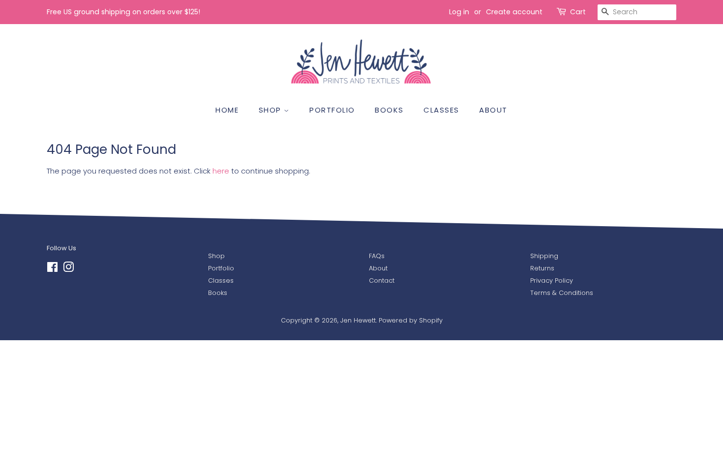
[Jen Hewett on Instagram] (68, 269)
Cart (578, 12)
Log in (459, 12)
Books (217, 293)
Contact (381, 280)
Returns (542, 268)
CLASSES (441, 110)
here (220, 171)
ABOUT (493, 110)
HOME (227, 110)
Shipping (544, 256)
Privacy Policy (551, 280)
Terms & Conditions (561, 293)
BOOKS (389, 110)
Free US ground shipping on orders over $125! (123, 12)
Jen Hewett (358, 320)
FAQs (377, 256)
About (378, 268)
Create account (514, 12)
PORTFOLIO (332, 110)
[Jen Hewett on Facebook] (52, 269)
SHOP (271, 110)
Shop (216, 256)
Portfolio (221, 268)
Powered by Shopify (411, 320)
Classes (221, 280)
